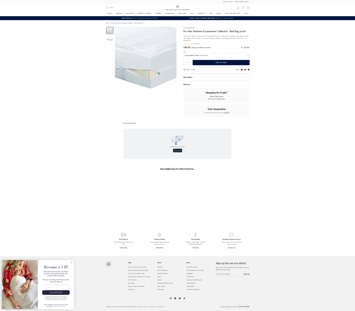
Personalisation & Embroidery (195, 270)
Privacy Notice (160, 306)
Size (184, 52)
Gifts (192, 13)
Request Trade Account (216, 96)
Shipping (194, 48)
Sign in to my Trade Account (216, 99)
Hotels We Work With (232, 13)
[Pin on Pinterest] (249, 69)
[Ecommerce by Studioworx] (244, 307)
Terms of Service (152, 306)
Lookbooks (226, 113)
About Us (160, 267)
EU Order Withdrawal (193, 289)
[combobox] (122, 7)
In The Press (190, 277)
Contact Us (131, 289)
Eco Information (132, 280)
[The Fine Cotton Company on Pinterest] (180, 298)
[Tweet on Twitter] (245, 69)
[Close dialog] (71, 262)
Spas (211, 13)
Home (107, 23)
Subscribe (247, 274)
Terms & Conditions (142, 306)
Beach (219, 13)
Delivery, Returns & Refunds (136, 286)
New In (109, 13)
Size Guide (131, 283)
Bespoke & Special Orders (165, 283)
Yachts (159, 277)
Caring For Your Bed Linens (136, 273)
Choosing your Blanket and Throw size (139, 277)
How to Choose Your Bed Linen (137, 267)
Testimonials (160, 289)
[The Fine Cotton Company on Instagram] (171, 298)
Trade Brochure (191, 283)
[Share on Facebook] (242, 69)
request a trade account (59, 306)
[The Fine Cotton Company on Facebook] (175, 298)
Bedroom (119, 13)
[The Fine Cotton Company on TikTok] (184, 298)
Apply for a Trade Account (194, 280)
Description (187, 77)
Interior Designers (162, 270)
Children (158, 13)
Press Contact (161, 286)
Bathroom (129, 13)
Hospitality (202, 13)
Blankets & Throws (144, 13)
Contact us (231, 247)
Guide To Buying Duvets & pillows (138, 270)
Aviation (159, 280)
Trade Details (190, 286)
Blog (246, 13)
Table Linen (182, 13)
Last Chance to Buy (192, 267)
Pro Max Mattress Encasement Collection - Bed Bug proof (123, 214)
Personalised (169, 13)
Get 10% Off (56, 292)
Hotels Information (162, 273)
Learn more (123, 247)
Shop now (195, 247)
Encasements (189, 28)
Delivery (186, 84)
